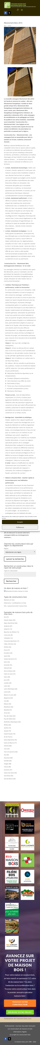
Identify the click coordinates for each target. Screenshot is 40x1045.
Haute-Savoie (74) (9, 734)
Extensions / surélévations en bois (15, 603)
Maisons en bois (9, 600)
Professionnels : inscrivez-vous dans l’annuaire (20, 1026)
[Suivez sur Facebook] (5, 12)
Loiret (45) (7, 692)
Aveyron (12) (8, 629)
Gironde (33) (8, 665)
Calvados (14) (8, 638)
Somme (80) (8, 746)
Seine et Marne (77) (10, 743)
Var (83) (6, 755)
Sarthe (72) (7, 728)
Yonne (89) (7, 767)
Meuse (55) (7, 704)
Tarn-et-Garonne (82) (11, 752)
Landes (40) (7, 683)
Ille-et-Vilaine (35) (9, 671)
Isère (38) (7, 677)
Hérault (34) (8, 668)
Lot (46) (6, 701)
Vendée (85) (8, 761)
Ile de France (8, 737)
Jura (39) (6, 680)
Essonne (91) (8, 770)
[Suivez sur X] (9, 12)
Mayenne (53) (8, 698)
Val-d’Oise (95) (8, 776)
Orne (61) (7, 713)
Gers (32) (7, 662)
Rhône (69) (7, 725)
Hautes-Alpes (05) (9, 620)
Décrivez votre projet (20, 1012)
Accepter (20, 522)
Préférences (20, 527)
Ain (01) (6, 617)
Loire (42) (7, 686)
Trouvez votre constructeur (20, 1003)
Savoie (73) (7, 731)
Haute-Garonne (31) (10, 659)
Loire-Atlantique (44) (10, 689)
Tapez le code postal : (11, 571)
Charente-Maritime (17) (11, 641)
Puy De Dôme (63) (9, 719)
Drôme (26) (7, 647)
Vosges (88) (7, 764)
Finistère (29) (8, 653)
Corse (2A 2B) (8, 635)
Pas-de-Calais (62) (9, 716)
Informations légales (20, 1032)
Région (6, 548)
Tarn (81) (7, 749)
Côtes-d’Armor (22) (10, 644)
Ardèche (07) (8, 626)
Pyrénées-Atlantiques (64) (12, 722)
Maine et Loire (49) (10, 695)
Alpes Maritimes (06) (10, 623)
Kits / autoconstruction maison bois (15, 606)
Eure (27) (7, 650)
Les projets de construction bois (20, 1035)
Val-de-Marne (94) (10, 779)
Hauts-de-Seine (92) (10, 773)
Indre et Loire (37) (9, 674)
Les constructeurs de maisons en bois (20, 1029)
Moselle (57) (8, 710)
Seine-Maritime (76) (10, 740)
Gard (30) (7, 656)
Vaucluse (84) (8, 758)
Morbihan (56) (8, 707)
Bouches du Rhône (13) (11, 632)
